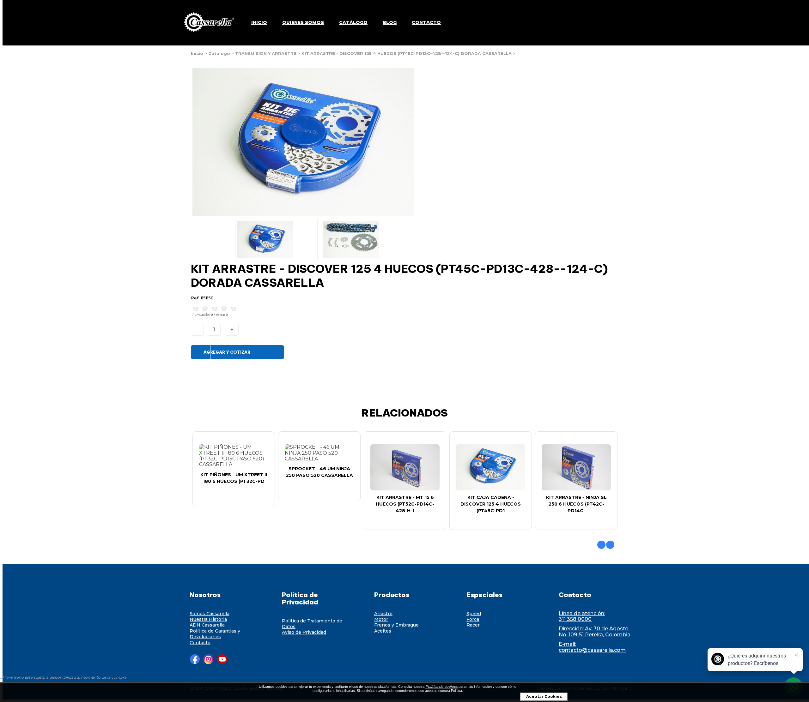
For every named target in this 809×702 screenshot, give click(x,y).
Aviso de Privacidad (304, 632)
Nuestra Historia (208, 619)
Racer (473, 625)
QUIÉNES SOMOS (303, 22)
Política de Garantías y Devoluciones (215, 633)
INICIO (259, 22)
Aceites (382, 631)
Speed (473, 613)
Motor (381, 619)
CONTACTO (426, 22)
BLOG (390, 22)
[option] (276, 239)
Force (472, 619)
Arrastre (383, 613)
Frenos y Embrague (396, 625)
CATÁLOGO (353, 22)
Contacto (200, 642)
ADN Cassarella (207, 625)
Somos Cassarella (209, 613)
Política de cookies (441, 686)
